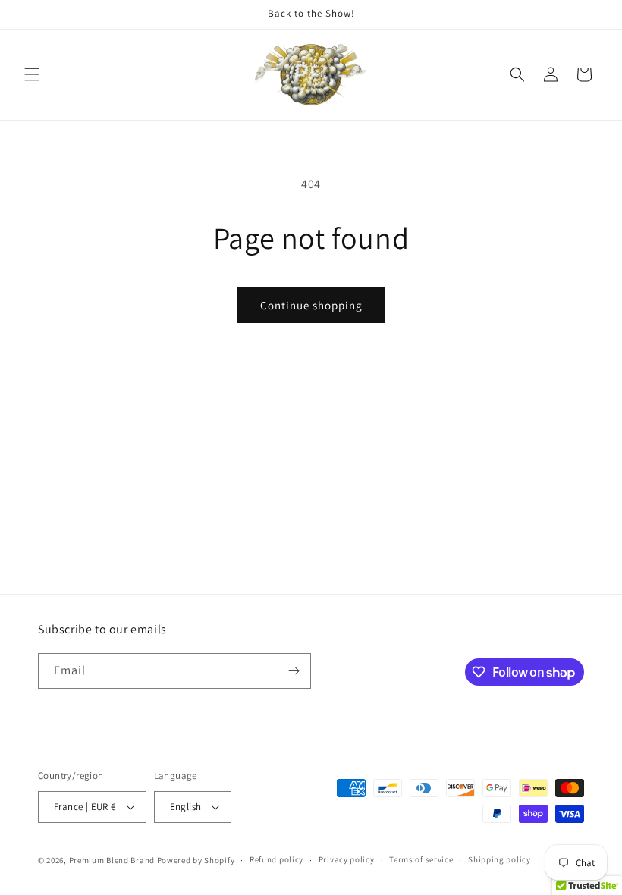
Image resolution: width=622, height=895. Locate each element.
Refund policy (276, 859)
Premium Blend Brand (112, 860)
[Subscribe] (293, 671)
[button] (32, 74)
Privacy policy (347, 859)
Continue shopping (311, 305)
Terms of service (421, 859)
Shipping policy (499, 859)
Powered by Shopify (196, 860)
